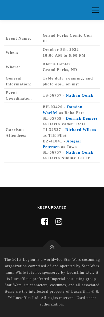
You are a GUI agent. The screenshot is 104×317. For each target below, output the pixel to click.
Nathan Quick (79, 95)
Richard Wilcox (81, 129)
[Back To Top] (52, 247)
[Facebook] (45, 221)
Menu (95, 10)
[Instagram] (59, 221)
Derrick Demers (82, 118)
